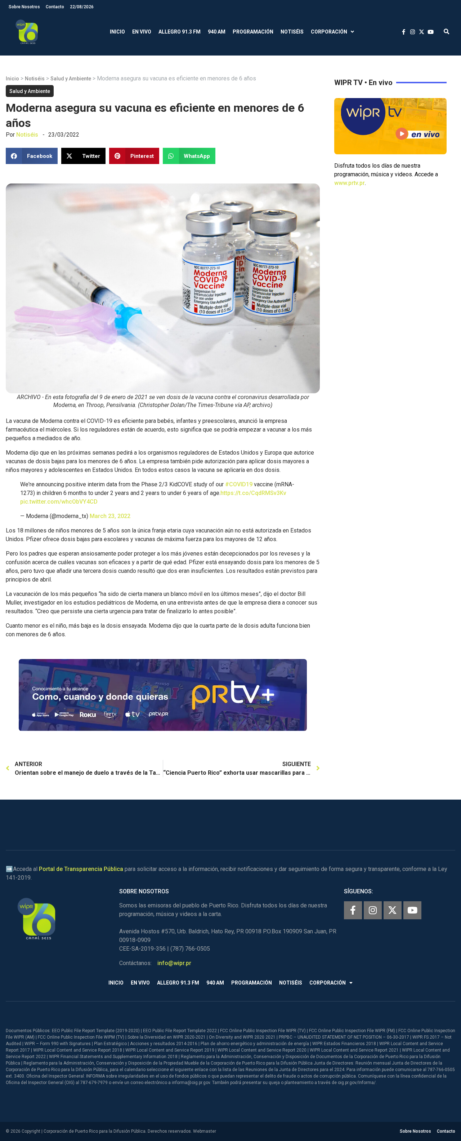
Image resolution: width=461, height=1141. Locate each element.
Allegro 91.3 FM (179, 32)
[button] (446, 32)
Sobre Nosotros (24, 6)
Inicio (117, 32)
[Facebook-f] (353, 910)
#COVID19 (238, 484)
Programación (253, 32)
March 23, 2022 (110, 516)
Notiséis (292, 32)
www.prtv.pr (349, 183)
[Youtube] (412, 910)
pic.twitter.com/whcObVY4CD (59, 501)
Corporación (329, 32)
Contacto (55, 6)
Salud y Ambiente (70, 78)
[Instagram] (373, 910)
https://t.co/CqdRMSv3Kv (253, 493)
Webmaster (204, 1131)
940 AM (216, 32)
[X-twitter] (393, 910)
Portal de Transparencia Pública (81, 869)
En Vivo (141, 32)
